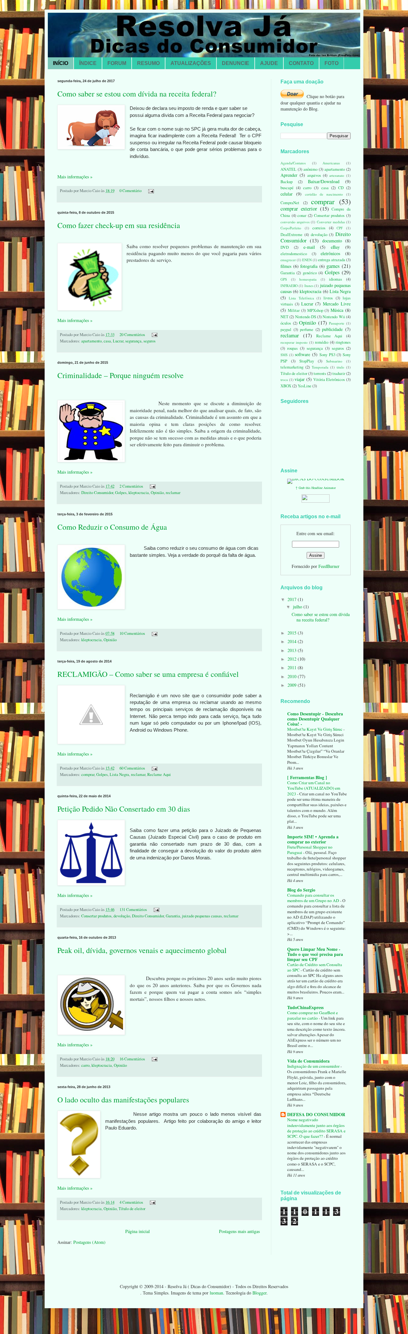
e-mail (309, 247)
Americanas (331, 163)
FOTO (331, 63)
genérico (310, 273)
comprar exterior (298, 208)
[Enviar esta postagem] (150, 190)
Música (337, 310)
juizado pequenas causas (202, 916)
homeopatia (308, 279)
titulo (340, 367)
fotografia (308, 266)
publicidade (332, 329)
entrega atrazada (331, 259)
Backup (286, 181)
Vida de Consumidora (308, 1061)
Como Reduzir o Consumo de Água (112, 527)
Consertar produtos (96, 916)
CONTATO (301, 63)
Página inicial (137, 1231)
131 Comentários (133, 909)
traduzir (338, 373)
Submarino (334, 361)
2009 (293, 685)
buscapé (287, 187)
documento (332, 241)
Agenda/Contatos (293, 163)
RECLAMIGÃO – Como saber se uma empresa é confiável (148, 674)
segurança (133, 341)
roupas (292, 348)
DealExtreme (291, 234)
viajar (300, 379)
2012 (293, 659)
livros (328, 298)
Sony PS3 (327, 354)
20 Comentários (132, 334)
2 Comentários (131, 486)
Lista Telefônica (301, 298)
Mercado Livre (337, 304)
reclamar (173, 492)
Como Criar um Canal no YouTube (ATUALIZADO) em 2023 (313, 788)
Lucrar (118, 341)
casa (107, 341)
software (302, 354)
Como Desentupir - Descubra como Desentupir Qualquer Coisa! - (315, 718)
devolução (121, 916)
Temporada (320, 367)
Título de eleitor (132, 1208)
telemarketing (291, 367)
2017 (293, 599)
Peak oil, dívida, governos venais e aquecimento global (142, 950)
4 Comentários (131, 1202)
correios (318, 228)
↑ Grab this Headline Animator (315, 487)
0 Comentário (131, 190)
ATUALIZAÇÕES (191, 63)
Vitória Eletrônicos (329, 379)
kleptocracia (138, 492)
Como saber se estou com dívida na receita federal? (136, 94)
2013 (293, 650)
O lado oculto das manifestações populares (123, 1099)
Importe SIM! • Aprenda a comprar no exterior (313, 839)
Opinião (157, 492)
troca (284, 379)
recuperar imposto (294, 342)
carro (85, 1065)
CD (341, 187)
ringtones (343, 342)
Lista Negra (119, 774)
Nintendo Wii (334, 316)
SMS (284, 354)
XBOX (285, 386)
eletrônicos (330, 253)
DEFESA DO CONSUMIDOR (316, 1114)
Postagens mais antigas (239, 1231)
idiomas (335, 279)
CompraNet (289, 202)
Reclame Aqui (159, 774)
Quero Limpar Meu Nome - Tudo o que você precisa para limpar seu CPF (315, 954)
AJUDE (269, 63)
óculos (285, 323)
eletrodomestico (293, 253)
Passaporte (336, 323)
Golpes (121, 492)
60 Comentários (132, 768)
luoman (216, 1293)
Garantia (173, 916)
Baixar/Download (323, 181)
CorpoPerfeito (290, 228)
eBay (335, 247)
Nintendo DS (305, 316)
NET (284, 316)
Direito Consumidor (97, 492)
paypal (285, 329)
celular (286, 194)
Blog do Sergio (301, 889)
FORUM (116, 63)
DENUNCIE (235, 63)
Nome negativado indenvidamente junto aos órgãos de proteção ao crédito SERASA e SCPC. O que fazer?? (316, 1128)
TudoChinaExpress (305, 1007)
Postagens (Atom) (89, 1242)
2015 (293, 633)
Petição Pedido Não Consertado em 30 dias (123, 809)
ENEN (307, 259)
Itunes (308, 285)
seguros (149, 341)
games (333, 265)
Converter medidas (331, 221)
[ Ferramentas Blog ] (307, 777)
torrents (320, 373)
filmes (285, 266)
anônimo (310, 169)
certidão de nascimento (324, 194)
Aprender (288, 175)
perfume (306, 329)
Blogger (259, 1293)
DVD (284, 247)
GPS (283, 279)
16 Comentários (132, 1059)
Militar (294, 310)
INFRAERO (289, 285)
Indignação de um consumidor (313, 1066)
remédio (321, 342)
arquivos (314, 175)
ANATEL (288, 169)
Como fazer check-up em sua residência (118, 225)
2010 (293, 676)
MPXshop (315, 310)
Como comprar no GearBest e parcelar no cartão (312, 1015)
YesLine (304, 386)
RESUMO (148, 63)
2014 (293, 641)
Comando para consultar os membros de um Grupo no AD (313, 897)
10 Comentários (132, 633)
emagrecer (288, 259)
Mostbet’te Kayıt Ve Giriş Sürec (315, 729)
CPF (340, 228)
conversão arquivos (295, 221)
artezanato (336, 175)
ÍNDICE (88, 63)
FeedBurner (328, 566)
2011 (293, 667)
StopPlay (306, 361)
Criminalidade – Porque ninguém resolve (120, 375)
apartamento (91, 341)
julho (298, 607)
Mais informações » (74, 177)
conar (301, 215)
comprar (87, 774)
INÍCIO (60, 63)
